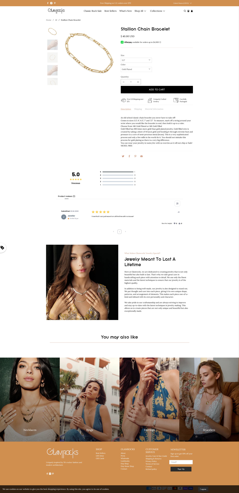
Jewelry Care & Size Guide (156, 456)
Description (126, 109)
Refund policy (151, 469)
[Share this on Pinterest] (135, 156)
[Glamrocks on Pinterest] (55, 3)
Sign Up (181, 469)
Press (123, 456)
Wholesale (125, 458)
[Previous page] (113, 232)
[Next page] (125, 232)
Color (123, 64)
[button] (175, 223)
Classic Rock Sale (93, 10)
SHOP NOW (29, 437)
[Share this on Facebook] (129, 156)
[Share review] (178, 212)
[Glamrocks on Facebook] (48, 3)
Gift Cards (100, 458)
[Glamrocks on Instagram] (51, 3)
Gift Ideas (100, 456)
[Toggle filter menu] (177, 203)
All (56, 20)
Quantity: (125, 77)
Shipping (138, 109)
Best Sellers (110, 10)
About (123, 453)
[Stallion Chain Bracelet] (89, 56)
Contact (124, 469)
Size (122, 55)
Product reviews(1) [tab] (66, 196)
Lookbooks (125, 461)
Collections (156, 10)
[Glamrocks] (56, 11)
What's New (125, 10)
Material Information (154, 109)
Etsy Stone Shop (127, 466)
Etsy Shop (125, 464)
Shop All (139, 10)
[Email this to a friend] (141, 156)
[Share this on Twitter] (123, 156)
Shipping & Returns (153, 459)
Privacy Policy (151, 461)
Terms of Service (152, 464)
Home (48, 20)
